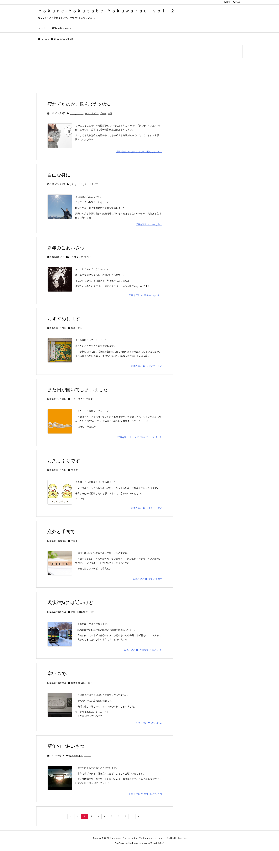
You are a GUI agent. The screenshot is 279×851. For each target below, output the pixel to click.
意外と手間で (61, 531)
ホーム (44, 39)
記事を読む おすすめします (146, 366)
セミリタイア (91, 113)
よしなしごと (76, 113)
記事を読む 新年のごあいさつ (145, 295)
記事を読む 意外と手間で (147, 579)
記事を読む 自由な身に (149, 224)
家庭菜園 (75, 682)
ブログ (103, 113)
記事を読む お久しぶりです (146, 508)
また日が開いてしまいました (77, 389)
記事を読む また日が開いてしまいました (140, 437)
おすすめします (63, 318)
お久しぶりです (63, 460)
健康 (110, 113)
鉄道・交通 (89, 611)
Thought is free (157, 843)
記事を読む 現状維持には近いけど (143, 650)
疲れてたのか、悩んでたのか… (79, 104)
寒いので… (58, 673)
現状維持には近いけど (70, 602)
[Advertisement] (104, 69)
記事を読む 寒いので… (149, 722)
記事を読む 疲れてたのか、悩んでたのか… (139, 151)
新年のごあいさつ (66, 248)
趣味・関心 (76, 328)
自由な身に (58, 175)
